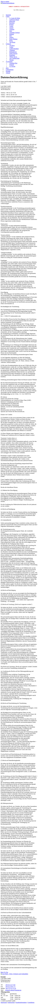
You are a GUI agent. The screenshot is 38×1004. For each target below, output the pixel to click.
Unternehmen (9, 69)
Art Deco (12, 45)
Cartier (11, 26)
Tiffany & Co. (13, 57)
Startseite (8, 15)
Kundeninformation (21, 1002)
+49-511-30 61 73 (10, 986)
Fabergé (11, 65)
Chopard (11, 29)
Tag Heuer (12, 42)
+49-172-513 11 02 (10, 988)
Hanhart (11, 34)
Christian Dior (13, 63)
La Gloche (12, 66)
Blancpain (12, 21)
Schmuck (8, 44)
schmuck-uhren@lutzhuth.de (13, 990)
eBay (7, 68)
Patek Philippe (13, 39)
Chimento (12, 50)
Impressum (4, 1002)
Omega (11, 37)
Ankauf (8, 73)
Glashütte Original (14, 32)
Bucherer (11, 23)
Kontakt (8, 71)
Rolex (11, 40)
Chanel (11, 28)
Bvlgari (11, 24)
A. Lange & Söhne (14, 18)
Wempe (11, 60)
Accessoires (9, 61)
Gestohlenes (31, 1002)
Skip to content (5, 1)
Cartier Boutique (14, 49)
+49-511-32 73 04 (10, 985)
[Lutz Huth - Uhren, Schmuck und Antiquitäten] (14, 974)
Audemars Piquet (14, 20)
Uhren (7, 16)
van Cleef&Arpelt (14, 58)
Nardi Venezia (13, 53)
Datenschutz (11, 1002)
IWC (10, 36)
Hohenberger (13, 52)
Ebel (10, 31)
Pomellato (12, 55)
